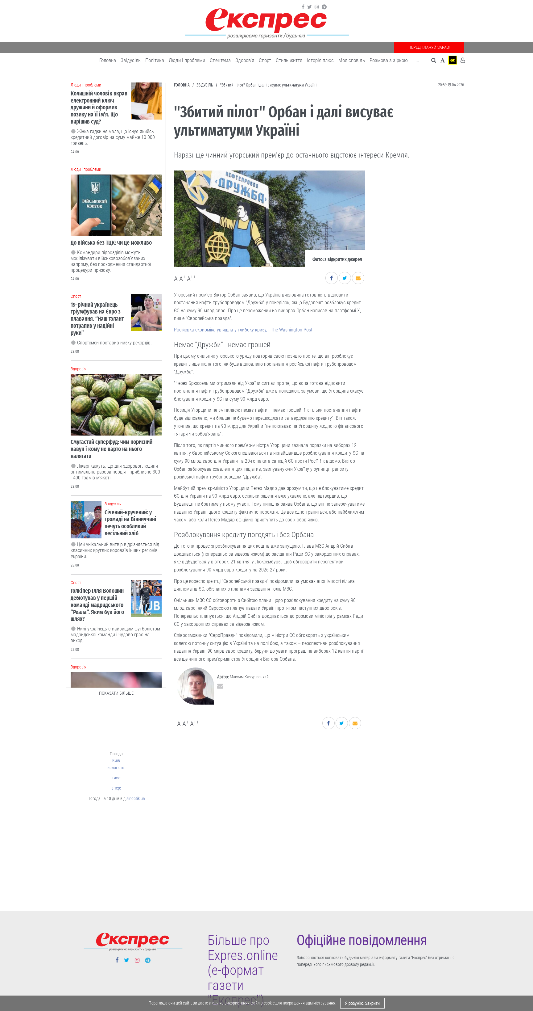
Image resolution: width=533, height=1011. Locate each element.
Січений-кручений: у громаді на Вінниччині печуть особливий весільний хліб (130, 523)
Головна (107, 60)
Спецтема (220, 60)
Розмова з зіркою (389, 60)
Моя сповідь (351, 60)
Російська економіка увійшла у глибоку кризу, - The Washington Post (243, 330)
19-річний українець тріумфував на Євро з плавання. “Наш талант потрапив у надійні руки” (97, 318)
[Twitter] (309, 7)
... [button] (417, 60)
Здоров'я (244, 60)
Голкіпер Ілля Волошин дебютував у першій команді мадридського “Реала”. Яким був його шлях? (97, 604)
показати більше (116, 693)
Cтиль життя (289, 60)
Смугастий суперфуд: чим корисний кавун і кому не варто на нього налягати (111, 449)
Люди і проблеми (187, 60)
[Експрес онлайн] (266, 22)
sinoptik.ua (135, 798)
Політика (154, 60)
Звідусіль (131, 60)
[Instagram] (317, 7)
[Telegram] (324, 7)
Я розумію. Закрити (362, 1003)
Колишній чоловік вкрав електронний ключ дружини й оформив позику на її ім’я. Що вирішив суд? (99, 107)
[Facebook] (303, 7)
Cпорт (265, 60)
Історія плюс (320, 60)
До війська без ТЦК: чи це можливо (111, 242)
